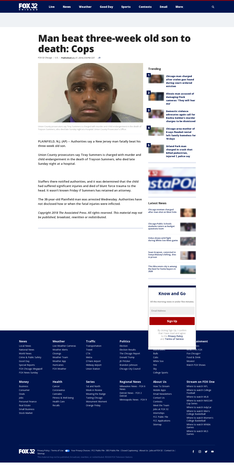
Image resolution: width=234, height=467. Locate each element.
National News (26, 349)
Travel (89, 349)
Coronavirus (59, 390)
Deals (22, 393)
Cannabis (57, 393)
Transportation (93, 345)
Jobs (21, 397)
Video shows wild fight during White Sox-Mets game (163, 239)
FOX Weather (59, 368)
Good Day (24, 361)
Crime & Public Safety (30, 357)
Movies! (191, 361)
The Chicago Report (130, 353)
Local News (25, 345)
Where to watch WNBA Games (198, 426)
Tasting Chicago (94, 397)
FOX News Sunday (28, 372)
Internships (158, 412)
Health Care (59, 401)
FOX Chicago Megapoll (30, 368)
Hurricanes (58, 364)
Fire (155, 364)
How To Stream (161, 386)
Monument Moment (96, 401)
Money (24, 382)
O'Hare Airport (93, 361)
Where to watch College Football (199, 391)
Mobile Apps (159, 390)
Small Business (26, 409)
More (179, 7)
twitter (206, 451)
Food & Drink (193, 357)
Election (124, 345)
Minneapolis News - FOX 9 (133, 399)
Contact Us (159, 397)
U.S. (56, 57)
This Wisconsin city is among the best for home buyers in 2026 (162, 269)
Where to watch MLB (198, 396)
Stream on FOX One (201, 382)
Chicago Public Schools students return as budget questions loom (161, 226)
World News (25, 353)
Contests (157, 401)
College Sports (160, 372)
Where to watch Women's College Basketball (200, 419)
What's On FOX (194, 349)
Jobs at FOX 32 (160, 409)
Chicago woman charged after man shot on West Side (162, 210)
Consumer (24, 390)
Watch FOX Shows (196, 364)
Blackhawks (159, 349)
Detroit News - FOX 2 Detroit (131, 394)
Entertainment (197, 341)
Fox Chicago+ (194, 353)
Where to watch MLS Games (197, 432)
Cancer (56, 386)
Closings (57, 353)
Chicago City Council (130, 368)
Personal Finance (28, 401)
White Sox (158, 361)
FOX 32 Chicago (45, 57)
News (23, 341)
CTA (88, 353)
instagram (199, 451)
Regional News (130, 382)
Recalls (56, 405)
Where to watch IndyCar (199, 407)
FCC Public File (160, 416)
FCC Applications (161, 420)
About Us (159, 382)
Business (23, 386)
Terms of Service (174, 338)
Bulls (155, 353)
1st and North (93, 386)
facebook (193, 451)
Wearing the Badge (96, 393)
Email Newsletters (162, 393)
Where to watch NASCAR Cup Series (199, 402)
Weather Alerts (60, 349)
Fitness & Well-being (63, 397)
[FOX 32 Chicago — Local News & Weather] (29, 7)
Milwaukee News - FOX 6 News (132, 388)
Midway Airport (94, 364)
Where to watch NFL (197, 386)
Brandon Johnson (129, 364)
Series (90, 382)
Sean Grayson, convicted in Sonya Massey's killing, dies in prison (162, 254)
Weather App (59, 361)
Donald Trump (127, 357)
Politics (125, 341)
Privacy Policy (175, 336)
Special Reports (27, 364)
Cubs (155, 357)
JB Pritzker (125, 361)
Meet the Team (161, 405)
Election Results (128, 349)
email (212, 451)
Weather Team (60, 357)
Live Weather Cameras (64, 345)
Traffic (90, 341)
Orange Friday (93, 405)
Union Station (93, 368)
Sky (155, 368)
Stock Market (26, 412)
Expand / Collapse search (213, 6)
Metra (89, 357)
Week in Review (94, 390)
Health (57, 382)
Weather (59, 341)
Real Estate (25, 405)
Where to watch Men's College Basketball (198, 412)
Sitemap (157, 424)
